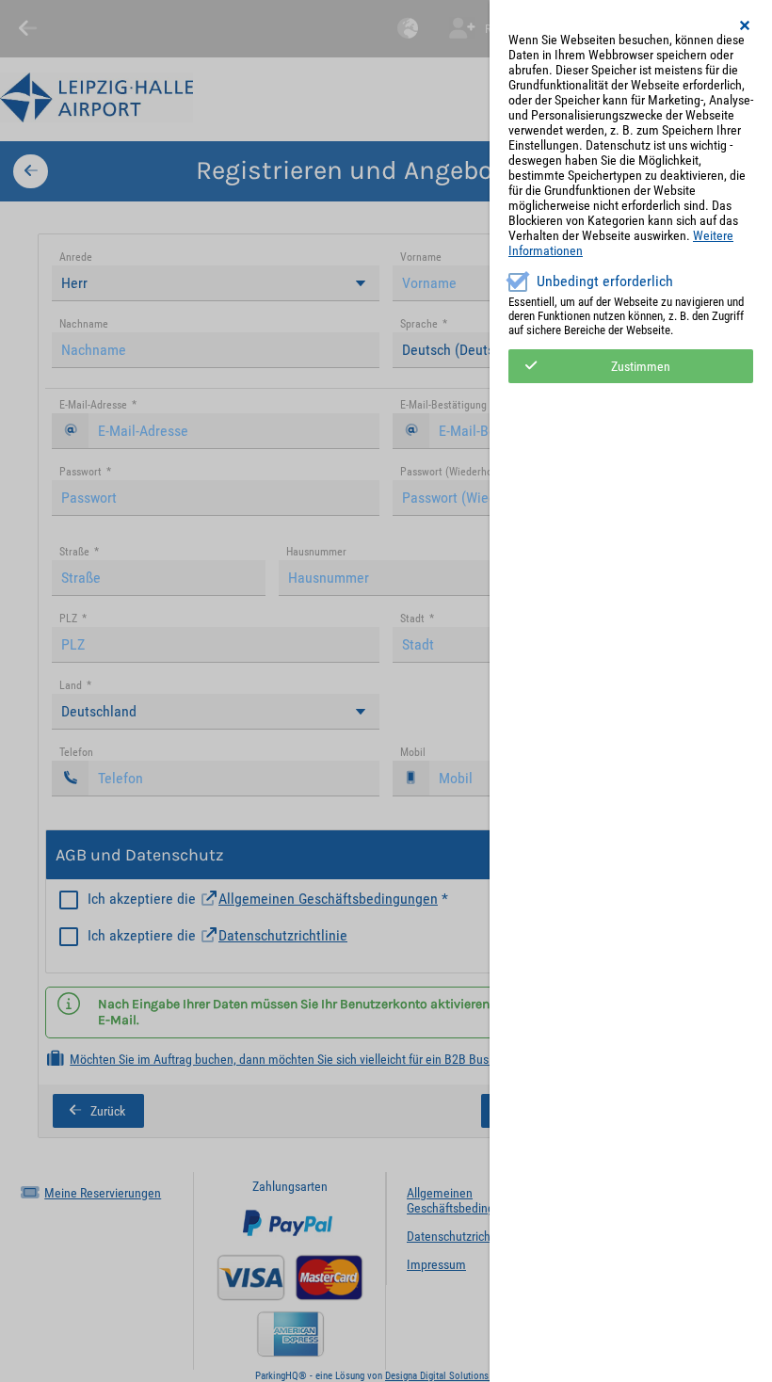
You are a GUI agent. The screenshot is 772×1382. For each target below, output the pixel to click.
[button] (745, 25)
